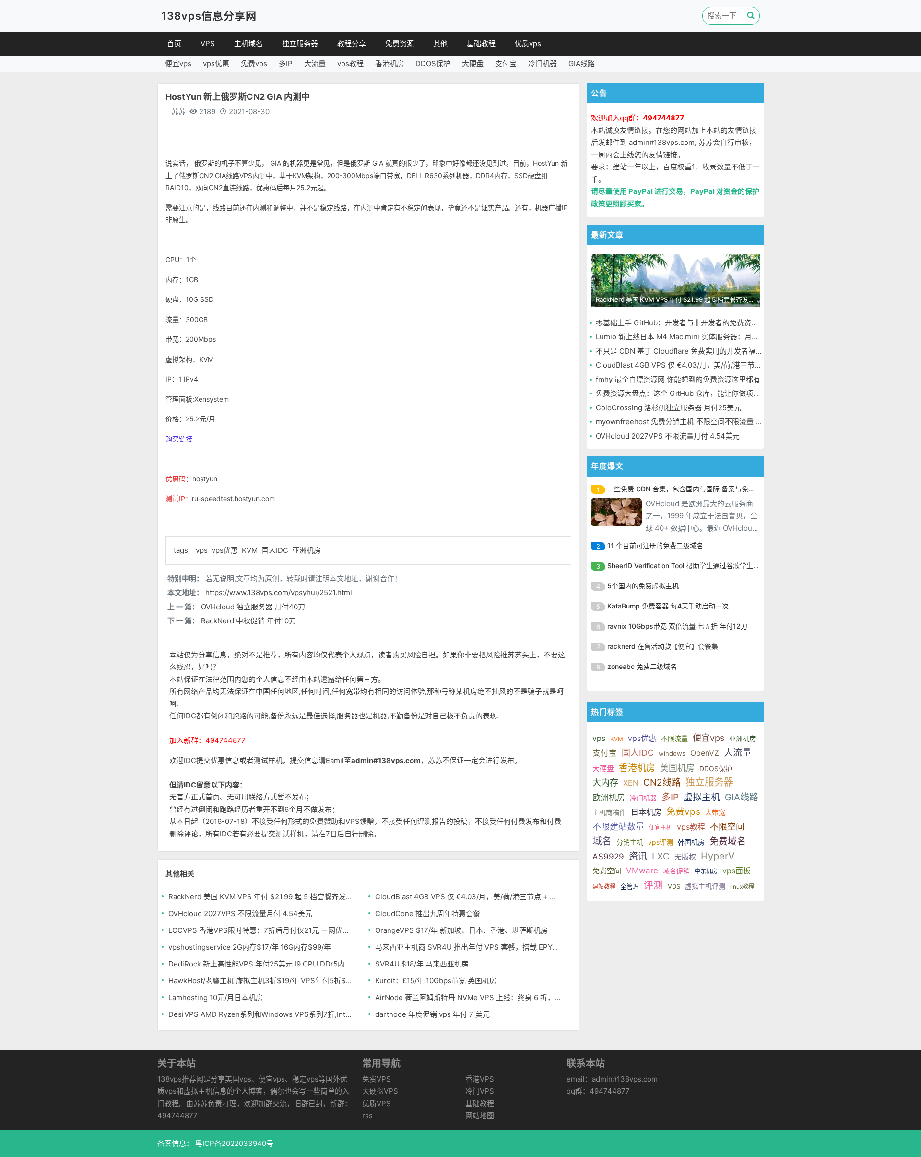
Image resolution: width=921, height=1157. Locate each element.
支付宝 (506, 63)
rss (367, 1115)
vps (203, 550)
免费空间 (606, 870)
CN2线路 (662, 782)
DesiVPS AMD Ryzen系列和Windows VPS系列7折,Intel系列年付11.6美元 (261, 1014)
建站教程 (603, 886)
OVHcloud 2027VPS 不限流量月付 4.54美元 (240, 913)
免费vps (254, 63)
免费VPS (376, 1079)
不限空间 (727, 827)
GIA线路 (581, 63)
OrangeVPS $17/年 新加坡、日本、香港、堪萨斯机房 (461, 930)
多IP (286, 63)
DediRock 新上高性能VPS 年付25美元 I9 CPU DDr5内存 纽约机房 (261, 963)
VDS (674, 886)
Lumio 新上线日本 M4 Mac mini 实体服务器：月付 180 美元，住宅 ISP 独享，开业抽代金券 (743, 336)
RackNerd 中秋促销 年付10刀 (248, 620)
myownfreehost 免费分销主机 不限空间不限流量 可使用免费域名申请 (708, 421)
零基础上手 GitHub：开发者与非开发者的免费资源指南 (684, 322)
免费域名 (727, 841)
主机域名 (248, 43)
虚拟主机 (702, 797)
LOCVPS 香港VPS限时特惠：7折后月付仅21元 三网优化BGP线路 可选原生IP (261, 930)
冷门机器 (542, 63)
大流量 (315, 63)
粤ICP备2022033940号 (233, 1143)
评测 (653, 885)
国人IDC (275, 550)
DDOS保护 (432, 63)
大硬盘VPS (380, 1091)
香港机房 (389, 63)
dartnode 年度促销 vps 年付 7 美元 (432, 1014)
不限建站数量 (618, 827)
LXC (661, 856)
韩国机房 (691, 842)
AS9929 (608, 856)
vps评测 (660, 842)
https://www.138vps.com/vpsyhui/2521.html (278, 592)
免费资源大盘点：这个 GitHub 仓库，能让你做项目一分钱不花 (696, 393)
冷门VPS (479, 1091)
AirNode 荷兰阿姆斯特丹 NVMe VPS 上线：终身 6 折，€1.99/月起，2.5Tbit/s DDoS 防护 (468, 997)
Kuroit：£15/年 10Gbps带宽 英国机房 (435, 980)
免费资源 (399, 43)
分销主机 (629, 842)
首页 (174, 43)
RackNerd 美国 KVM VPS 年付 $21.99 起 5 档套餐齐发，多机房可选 (261, 896)
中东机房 (706, 871)
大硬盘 (473, 63)
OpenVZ (704, 753)
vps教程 (350, 63)
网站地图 (479, 1115)
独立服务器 (300, 43)
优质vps (528, 43)
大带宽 (715, 812)
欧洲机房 (608, 797)
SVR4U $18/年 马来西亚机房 (422, 963)
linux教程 (742, 886)
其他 (440, 43)
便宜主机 (660, 827)
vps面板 (736, 870)
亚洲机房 (306, 550)
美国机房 (677, 768)
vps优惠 (216, 63)
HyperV (718, 856)
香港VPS (479, 1079)
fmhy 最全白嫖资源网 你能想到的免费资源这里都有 (678, 379)
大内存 (605, 782)
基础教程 (481, 43)
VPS (208, 43)
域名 (602, 841)
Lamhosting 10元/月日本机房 (215, 997)
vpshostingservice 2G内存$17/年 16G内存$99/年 (249, 947)
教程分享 (351, 43)
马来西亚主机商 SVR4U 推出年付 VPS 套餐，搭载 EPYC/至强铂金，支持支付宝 (468, 947)
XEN (630, 782)
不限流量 (674, 738)
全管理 (629, 886)
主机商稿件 (609, 812)
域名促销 (676, 871)
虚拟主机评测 (705, 886)
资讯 (638, 856)
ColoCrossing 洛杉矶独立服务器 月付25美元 (668, 407)
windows (672, 753)
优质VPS (376, 1103)
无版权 (685, 856)
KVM (251, 550)
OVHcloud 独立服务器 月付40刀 (253, 606)
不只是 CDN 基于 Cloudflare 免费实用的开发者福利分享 (686, 351)
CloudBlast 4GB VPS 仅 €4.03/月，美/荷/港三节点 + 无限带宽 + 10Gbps (468, 896)
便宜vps (178, 63)
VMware (642, 870)
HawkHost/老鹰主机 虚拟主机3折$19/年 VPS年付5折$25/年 (261, 980)
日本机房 (646, 812)
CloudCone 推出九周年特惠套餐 (427, 913)
